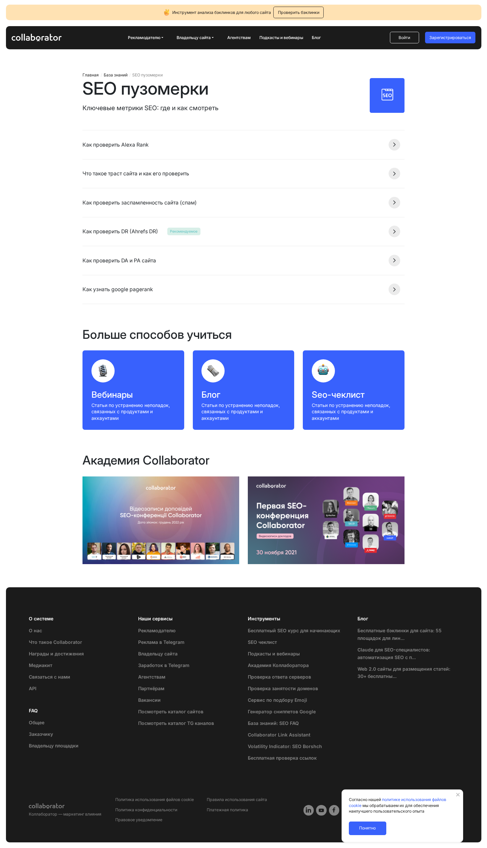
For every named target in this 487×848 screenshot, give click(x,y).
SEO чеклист (262, 642)
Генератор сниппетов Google (282, 711)
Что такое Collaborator (55, 642)
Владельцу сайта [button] (194, 37)
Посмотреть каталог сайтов (170, 711)
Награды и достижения (56, 653)
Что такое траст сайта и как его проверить (135, 173)
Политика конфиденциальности (146, 809)
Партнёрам (151, 688)
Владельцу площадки (54, 745)
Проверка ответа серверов (279, 677)
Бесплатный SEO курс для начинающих (294, 630)
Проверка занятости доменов (283, 688)
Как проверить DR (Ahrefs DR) (120, 231)
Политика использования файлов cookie (154, 799)
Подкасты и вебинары (281, 37)
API (32, 688)
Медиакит (40, 665)
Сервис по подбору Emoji (277, 700)
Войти (404, 37)
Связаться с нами (49, 677)
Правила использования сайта (237, 799)
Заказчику (41, 734)
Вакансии (149, 700)
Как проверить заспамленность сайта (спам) (139, 203)
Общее (36, 722)
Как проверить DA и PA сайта (119, 260)
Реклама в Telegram (161, 642)
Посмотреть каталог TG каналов (176, 723)
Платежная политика (227, 809)
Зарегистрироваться (450, 37)
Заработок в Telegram (163, 665)
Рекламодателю (157, 630)
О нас (35, 630)
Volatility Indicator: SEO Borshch (285, 746)
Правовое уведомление (138, 819)
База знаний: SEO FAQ (273, 723)
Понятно (367, 828)
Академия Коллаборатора (278, 665)
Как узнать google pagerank (117, 289)
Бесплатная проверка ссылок (282, 758)
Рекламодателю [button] (144, 37)
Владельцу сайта (158, 653)
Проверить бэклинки (298, 12)
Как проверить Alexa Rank (115, 145)
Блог (316, 37)
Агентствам (239, 37)
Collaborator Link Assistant (279, 734)
